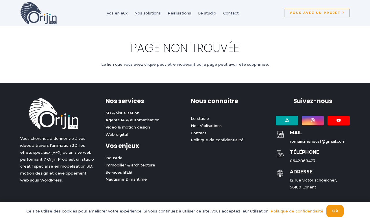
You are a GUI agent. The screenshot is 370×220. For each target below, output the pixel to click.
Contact (198, 133)
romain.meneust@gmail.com (317, 141)
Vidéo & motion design (128, 127)
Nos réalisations (206, 125)
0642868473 (302, 160)
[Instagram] (313, 120)
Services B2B (119, 172)
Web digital (117, 134)
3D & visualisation (122, 113)
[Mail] (283, 134)
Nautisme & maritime (126, 179)
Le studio (200, 118)
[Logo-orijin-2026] (38, 13)
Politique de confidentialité (217, 140)
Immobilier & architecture (130, 165)
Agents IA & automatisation (133, 120)
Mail (296, 132)
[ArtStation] (287, 120)
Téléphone (304, 152)
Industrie (114, 157)
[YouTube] (339, 120)
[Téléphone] (283, 153)
